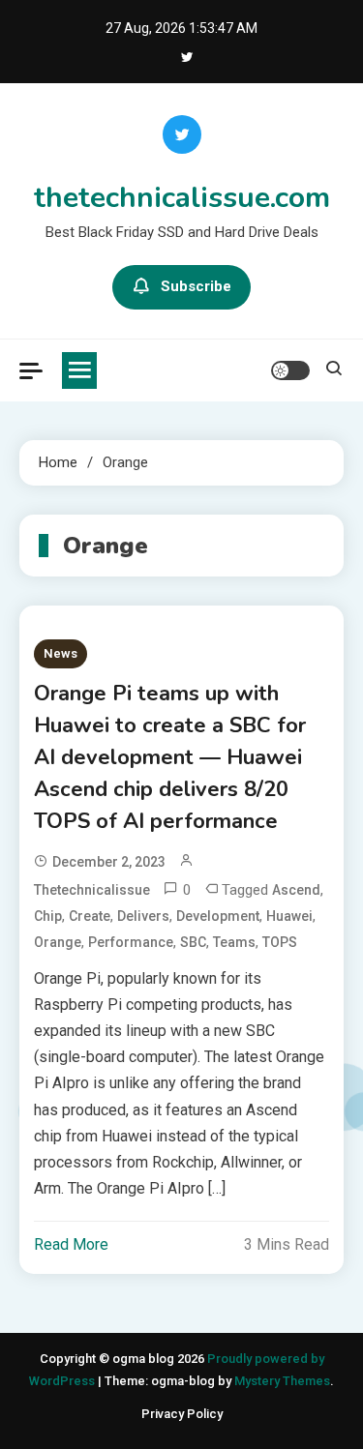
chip (48, 916)
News (60, 653)
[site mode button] (290, 370)
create (89, 916)
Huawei (289, 916)
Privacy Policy (182, 1413)
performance (130, 942)
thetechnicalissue (92, 890)
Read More (71, 1244)
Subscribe (196, 286)
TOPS (279, 942)
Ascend (296, 890)
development (217, 916)
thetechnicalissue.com (182, 198)
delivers (143, 916)
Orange (57, 942)
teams (234, 942)
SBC (193, 942)
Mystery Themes (282, 1381)
